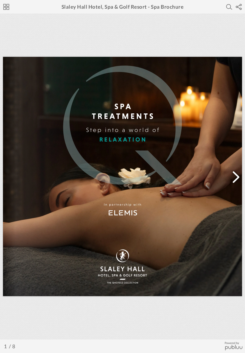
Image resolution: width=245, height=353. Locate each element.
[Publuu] (233, 346)
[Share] (239, 7)
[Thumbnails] (6, 7)
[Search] (229, 7)
